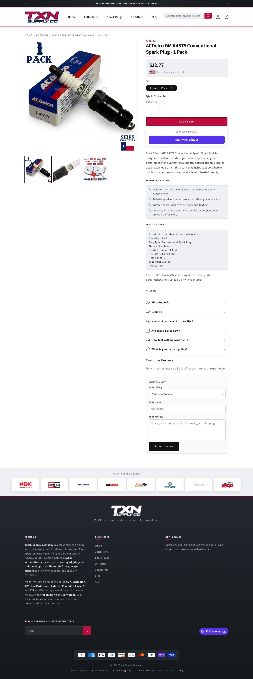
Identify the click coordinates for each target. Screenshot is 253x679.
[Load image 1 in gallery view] (38, 169)
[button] (187, 302)
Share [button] (153, 290)
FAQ (97, 581)
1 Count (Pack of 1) (161, 88)
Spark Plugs (102, 557)
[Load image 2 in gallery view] (66, 169)
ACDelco (42, 35)
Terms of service (146, 670)
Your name (155, 402)
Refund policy (101, 670)
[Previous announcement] (26, 3)
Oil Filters (101, 563)
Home (28, 35)
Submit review (163, 446)
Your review (156, 416)
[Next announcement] (227, 3)
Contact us (166, 670)
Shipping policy (123, 670)
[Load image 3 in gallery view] (94, 169)
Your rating (155, 387)
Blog (97, 575)
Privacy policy (80, 670)
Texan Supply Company (131, 665)
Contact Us (101, 569)
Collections (102, 551)
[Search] (208, 16)
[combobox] (184, 16)
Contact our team (176, 549)
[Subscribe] (87, 630)
